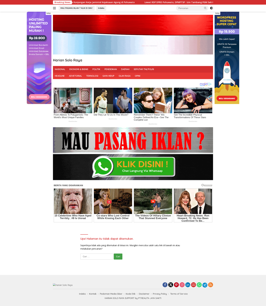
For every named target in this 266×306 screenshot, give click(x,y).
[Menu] (55, 8)
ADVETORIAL (75, 75)
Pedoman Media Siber (111, 293)
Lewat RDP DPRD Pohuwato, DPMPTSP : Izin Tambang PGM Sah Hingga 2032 (149, 2)
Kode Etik (130, 293)
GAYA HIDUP (108, 75)
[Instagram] (182, 285)
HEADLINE (60, 75)
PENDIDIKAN (111, 69)
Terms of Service (179, 293)
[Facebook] (165, 285)
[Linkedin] (187, 285)
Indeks (101, 8)
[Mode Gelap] (211, 8)
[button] (205, 8)
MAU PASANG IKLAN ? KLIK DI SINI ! (76, 8)
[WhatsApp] (199, 285)
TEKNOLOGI (92, 75)
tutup (48, 13)
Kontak (93, 293)
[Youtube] (193, 285)
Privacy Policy (160, 293)
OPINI (137, 75)
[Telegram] (204, 285)
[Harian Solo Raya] (63, 284)
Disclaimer (144, 293)
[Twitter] (170, 285)
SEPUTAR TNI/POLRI (144, 69)
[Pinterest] (176, 285)
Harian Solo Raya (67, 60)
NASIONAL (60, 69)
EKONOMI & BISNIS (78, 69)
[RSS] (210, 285)
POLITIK (96, 69)
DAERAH (125, 69)
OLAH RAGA (125, 75)
